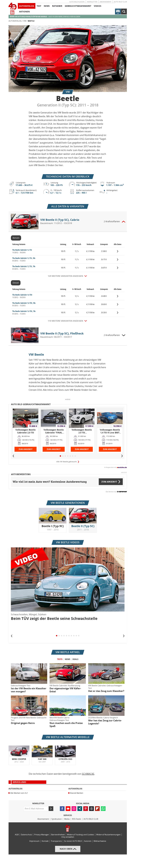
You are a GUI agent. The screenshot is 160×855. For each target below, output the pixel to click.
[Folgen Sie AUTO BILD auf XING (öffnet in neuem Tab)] (79, 808)
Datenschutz (26, 835)
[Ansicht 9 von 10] (76, 635)
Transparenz (56, 841)
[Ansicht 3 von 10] (61, 635)
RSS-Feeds (76, 819)
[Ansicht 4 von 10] (64, 635)
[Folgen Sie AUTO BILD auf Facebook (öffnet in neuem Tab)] (62, 808)
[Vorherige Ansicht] (11, 636)
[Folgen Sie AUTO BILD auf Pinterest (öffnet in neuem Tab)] (85, 808)
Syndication (56, 819)
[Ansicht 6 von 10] (69, 635)
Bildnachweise (100, 841)
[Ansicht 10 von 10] (78, 635)
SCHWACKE (88, 773)
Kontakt (45, 841)
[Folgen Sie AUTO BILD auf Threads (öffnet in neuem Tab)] (91, 808)
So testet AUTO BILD (73, 841)
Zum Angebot (25, 449)
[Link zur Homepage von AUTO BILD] (13, 8)
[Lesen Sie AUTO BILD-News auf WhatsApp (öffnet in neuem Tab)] (103, 808)
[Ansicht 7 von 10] (71, 635)
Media (67, 819)
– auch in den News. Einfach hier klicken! (45, 16)
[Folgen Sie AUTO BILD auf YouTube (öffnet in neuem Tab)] (68, 808)
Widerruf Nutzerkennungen (108, 835)
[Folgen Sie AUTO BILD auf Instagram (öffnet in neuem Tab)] (74, 808)
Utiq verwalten (67, 837)
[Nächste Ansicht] (124, 636)
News (67, 659)
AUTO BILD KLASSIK (77, 2)
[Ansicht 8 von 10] (73, 635)
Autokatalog (15, 21)
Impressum (34, 841)
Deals (75, 659)
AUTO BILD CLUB (120, 2)
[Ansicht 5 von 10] (66, 635)
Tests (59, 659)
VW (24, 21)
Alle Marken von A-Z (19, 793)
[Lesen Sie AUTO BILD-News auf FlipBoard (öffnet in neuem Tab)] (97, 808)
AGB (17, 835)
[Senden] (51, 808)
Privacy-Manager (41, 835)
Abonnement (105, 2)
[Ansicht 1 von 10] (56, 635)
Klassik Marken (76, 793)
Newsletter (92, 2)
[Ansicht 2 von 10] (59, 635)
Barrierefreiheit (58, 835)
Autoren (87, 841)
